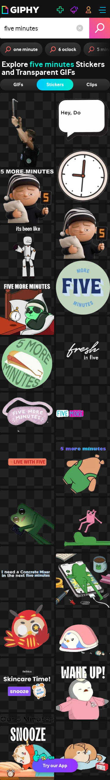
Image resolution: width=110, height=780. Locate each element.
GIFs (18, 84)
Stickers (55, 84)
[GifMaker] (60, 10)
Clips (91, 84)
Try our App (55, 765)
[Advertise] (74, 10)
